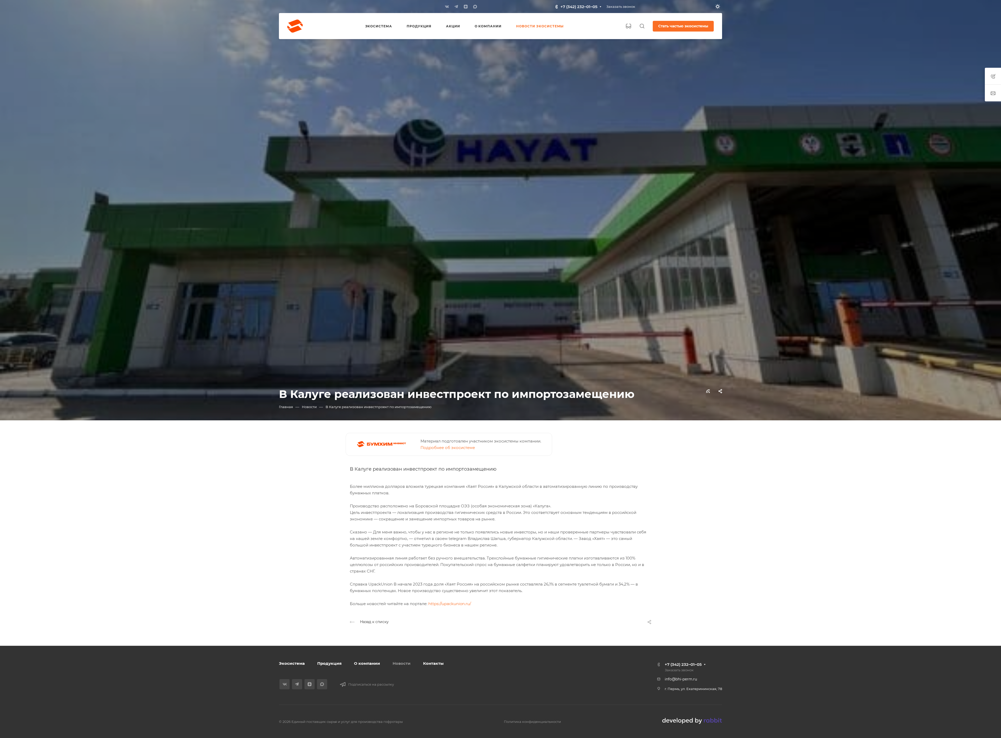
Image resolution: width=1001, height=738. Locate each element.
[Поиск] (641, 26)
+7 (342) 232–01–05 (578, 6)
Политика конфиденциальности (532, 721)
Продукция (329, 663)
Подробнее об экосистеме (447, 447)
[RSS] (708, 390)
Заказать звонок (620, 6)
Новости (402, 663)
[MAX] (475, 6)
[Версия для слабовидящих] (628, 26)
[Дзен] (465, 6)
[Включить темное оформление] (717, 6)
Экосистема (292, 663)
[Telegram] (456, 6)
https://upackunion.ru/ (449, 603)
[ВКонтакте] (446, 6)
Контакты (433, 663)
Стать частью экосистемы (683, 26)
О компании (367, 663)
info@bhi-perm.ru (681, 679)
